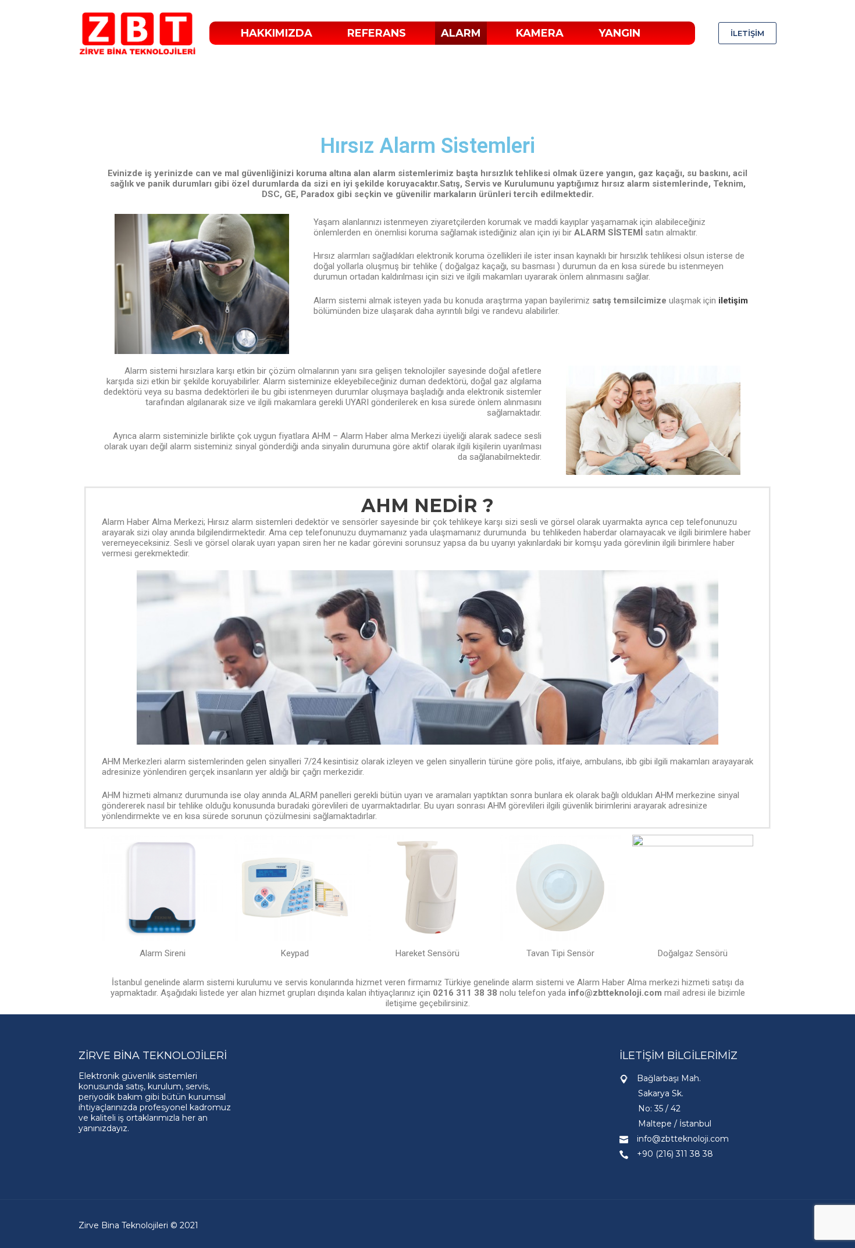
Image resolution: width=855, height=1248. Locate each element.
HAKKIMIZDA (276, 33)
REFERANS (376, 33)
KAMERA (540, 33)
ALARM (461, 33)
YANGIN (619, 33)
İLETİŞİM (747, 33)
